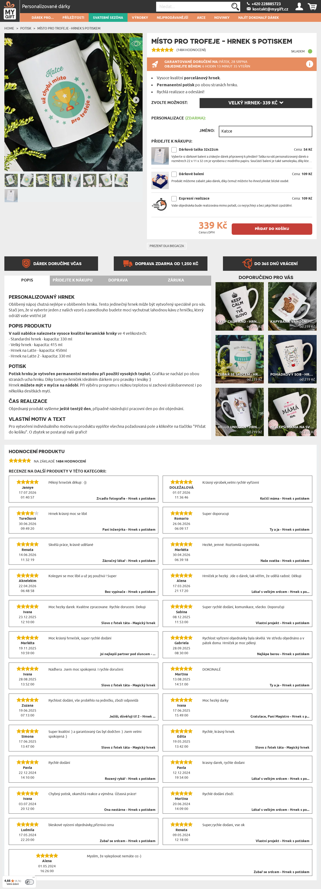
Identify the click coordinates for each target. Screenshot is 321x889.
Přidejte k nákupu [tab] (73, 280)
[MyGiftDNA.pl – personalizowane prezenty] (10, 11)
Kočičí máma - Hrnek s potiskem (284, 499)
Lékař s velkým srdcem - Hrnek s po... (280, 592)
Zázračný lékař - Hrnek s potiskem (128, 561)
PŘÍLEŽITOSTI (73, 18)
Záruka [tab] (176, 280)
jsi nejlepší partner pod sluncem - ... (127, 654)
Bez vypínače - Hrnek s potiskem (130, 592)
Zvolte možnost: (169, 102)
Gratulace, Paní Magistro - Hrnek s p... (279, 717)
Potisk (25, 28)
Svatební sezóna (108, 18)
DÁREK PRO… (43, 18)
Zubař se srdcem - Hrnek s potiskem (127, 841)
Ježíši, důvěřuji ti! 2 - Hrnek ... (132, 717)
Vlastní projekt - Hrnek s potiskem (282, 623)
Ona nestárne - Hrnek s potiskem (129, 810)
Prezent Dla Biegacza (167, 246)
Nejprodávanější (172, 18)
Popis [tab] (27, 280)
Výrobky (140, 18)
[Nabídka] (33, 878)
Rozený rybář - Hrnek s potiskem (130, 779)
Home (9, 28)
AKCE (201, 18)
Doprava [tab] (118, 280)
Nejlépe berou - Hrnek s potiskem (283, 654)
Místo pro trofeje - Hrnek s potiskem (68, 28)
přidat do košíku (272, 228)
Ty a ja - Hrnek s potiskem (289, 530)
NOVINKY (222, 18)
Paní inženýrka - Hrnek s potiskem (128, 530)
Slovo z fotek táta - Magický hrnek (128, 623)
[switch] (29, 882)
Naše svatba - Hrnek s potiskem (285, 561)
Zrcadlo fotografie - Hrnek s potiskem (126, 499)
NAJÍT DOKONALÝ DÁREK (258, 18)
